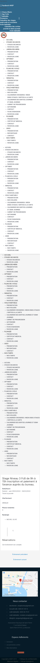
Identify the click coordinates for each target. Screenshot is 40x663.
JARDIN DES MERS (12, 49)
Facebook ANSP (8, 5)
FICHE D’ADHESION (13, 111)
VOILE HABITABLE (12, 87)
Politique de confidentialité (28, 659)
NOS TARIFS (10, 138)
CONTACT (10, 54)
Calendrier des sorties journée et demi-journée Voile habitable (11, 29)
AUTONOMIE (11, 107)
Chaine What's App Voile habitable (7, 14)
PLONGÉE (9, 116)
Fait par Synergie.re (27, 661)
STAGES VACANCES (13, 42)
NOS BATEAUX (12, 133)
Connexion (4, 18)
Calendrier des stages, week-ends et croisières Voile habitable (8, 22)
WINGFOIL (10, 78)
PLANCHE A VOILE (12, 68)
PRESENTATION (12, 52)
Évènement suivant (20, 559)
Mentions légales (12, 661)
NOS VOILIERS (12, 92)
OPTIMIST (10, 59)
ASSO (8, 128)
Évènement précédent (20, 554)
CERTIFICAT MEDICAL (14, 121)
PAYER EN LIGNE (13, 47)
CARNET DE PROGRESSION (16, 104)
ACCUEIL (9, 40)
